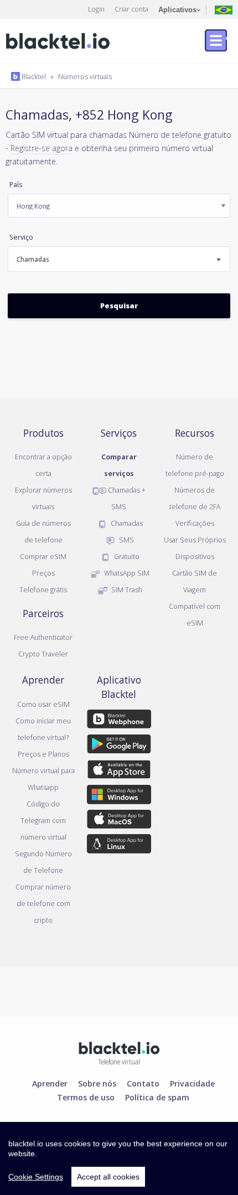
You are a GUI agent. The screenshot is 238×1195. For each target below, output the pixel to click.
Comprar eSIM (43, 556)
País (15, 184)
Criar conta (131, 9)
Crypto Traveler (43, 654)
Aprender (50, 1083)
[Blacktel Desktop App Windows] (119, 796)
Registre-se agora (42, 147)
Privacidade (192, 1083)
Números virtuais (85, 76)
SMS (125, 540)
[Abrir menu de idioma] (223, 9)
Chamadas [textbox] (33, 259)
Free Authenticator (43, 637)
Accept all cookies (108, 1176)
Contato (143, 1083)
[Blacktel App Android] (119, 746)
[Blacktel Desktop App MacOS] (119, 821)
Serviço (21, 237)
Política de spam (157, 1097)
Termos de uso (86, 1097)
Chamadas (126, 523)
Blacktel (33, 76)
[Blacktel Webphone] (119, 721)
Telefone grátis (43, 589)
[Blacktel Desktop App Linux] (119, 846)
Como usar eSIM (43, 704)
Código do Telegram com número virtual (43, 820)
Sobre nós (97, 1083)
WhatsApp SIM (125, 573)
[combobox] (119, 259)
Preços (43, 573)
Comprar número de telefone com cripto (43, 903)
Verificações (194, 523)
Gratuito (125, 556)
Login (96, 9)
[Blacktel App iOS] (119, 772)
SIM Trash (126, 589)
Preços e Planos (43, 754)
